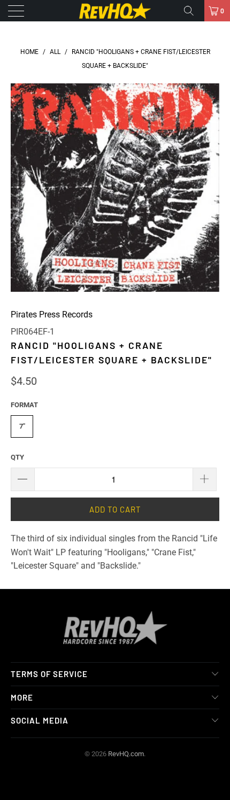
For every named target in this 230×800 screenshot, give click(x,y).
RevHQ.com (126, 754)
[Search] (192, 10)
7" (22, 426)
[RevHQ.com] (115, 10)
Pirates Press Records (52, 314)
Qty (17, 457)
